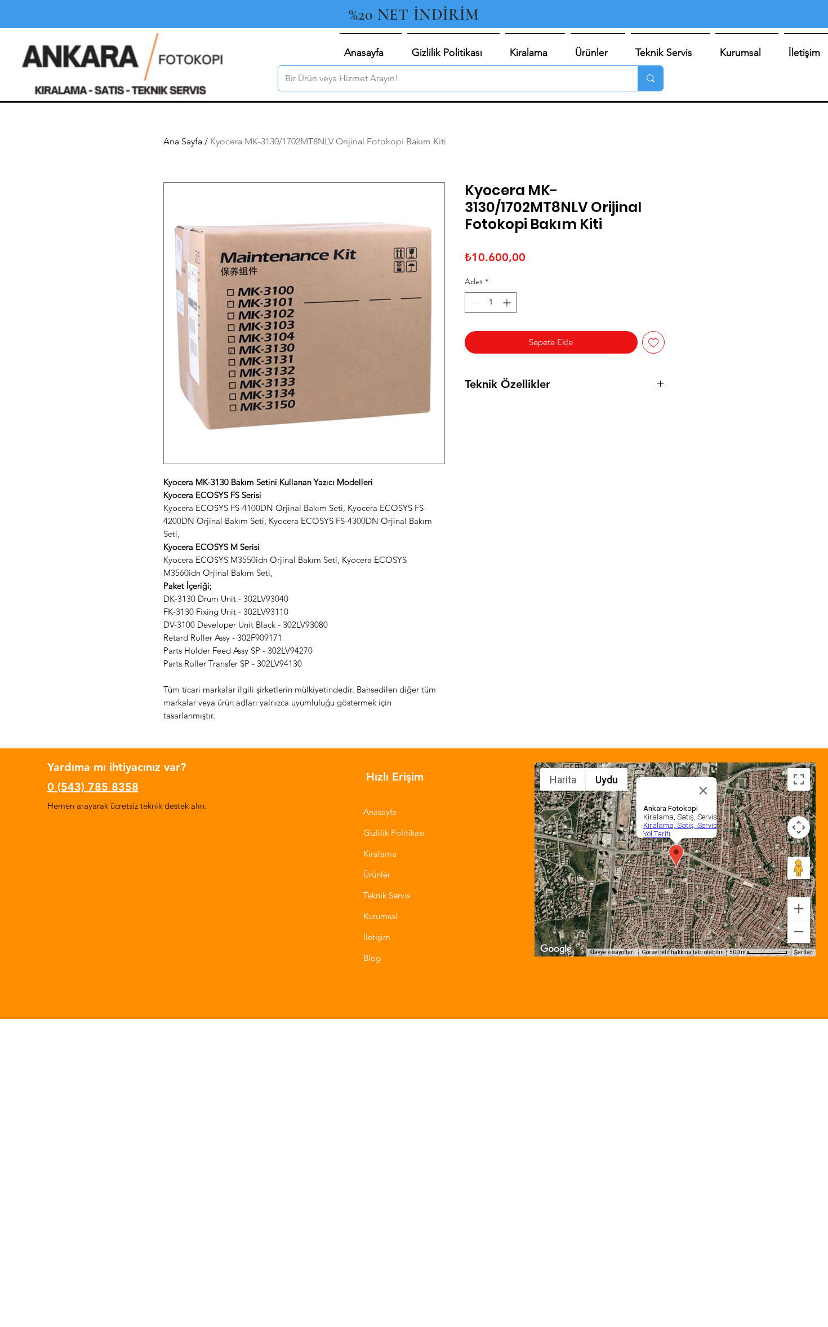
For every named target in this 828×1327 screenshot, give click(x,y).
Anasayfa (380, 811)
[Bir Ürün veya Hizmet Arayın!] (650, 78)
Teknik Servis (386, 895)
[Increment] (508, 302)
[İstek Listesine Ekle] (653, 342)
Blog (372, 958)
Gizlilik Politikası (394, 832)
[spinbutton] (490, 302)
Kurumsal (380, 916)
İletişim (376, 937)
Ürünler (376, 874)
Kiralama (380, 853)
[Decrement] (473, 302)
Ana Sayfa (182, 141)
